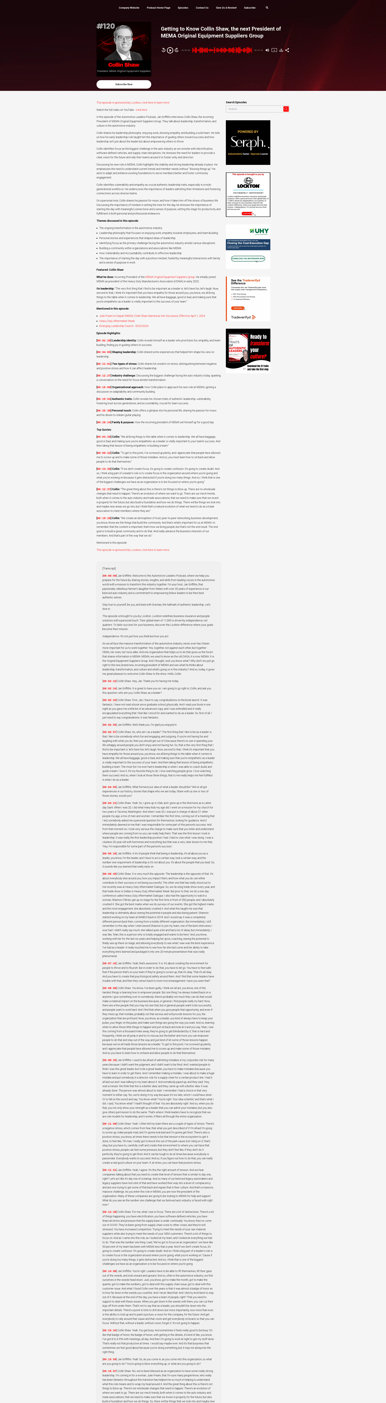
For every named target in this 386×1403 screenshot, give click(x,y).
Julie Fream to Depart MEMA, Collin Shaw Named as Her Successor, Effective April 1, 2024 (152, 315)
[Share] (287, 50)
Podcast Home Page (158, 7)
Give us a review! (226, 7)
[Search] (265, 8)
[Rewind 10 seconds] (163, 50)
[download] (281, 50)
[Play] (170, 50)
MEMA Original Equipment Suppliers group (170, 277)
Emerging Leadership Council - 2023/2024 (123, 326)
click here (141, 109)
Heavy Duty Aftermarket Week (117, 321)
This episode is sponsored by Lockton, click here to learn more (132, 102)
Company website (129, 7)
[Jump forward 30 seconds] (176, 50)
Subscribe (250, 7)
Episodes (183, 7)
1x (274, 50)
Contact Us (202, 7)
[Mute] (267, 50)
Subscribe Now (123, 84)
